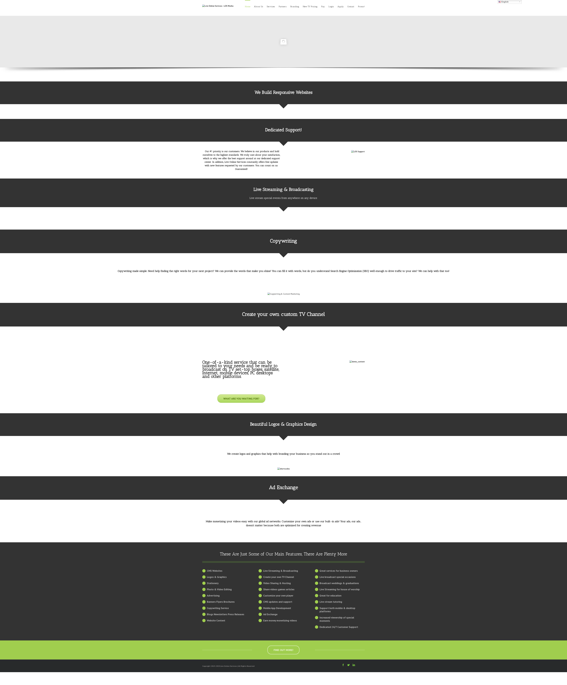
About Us (258, 6)
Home (247, 6)
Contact (350, 6)
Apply (341, 6)
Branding (294, 6)
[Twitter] (348, 665)
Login (331, 6)
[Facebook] (343, 665)
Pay (323, 6)
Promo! (361, 6)
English (505, 2)
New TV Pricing (310, 6)
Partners (283, 6)
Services (271, 6)
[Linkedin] (354, 665)
